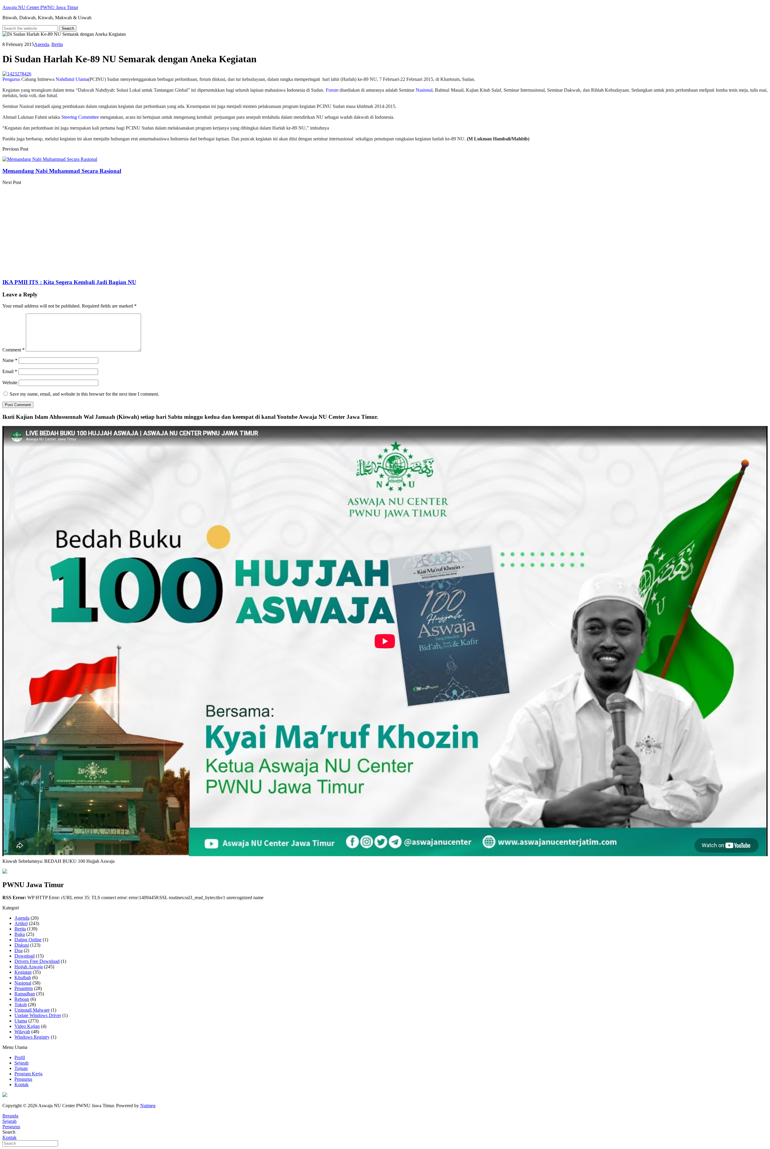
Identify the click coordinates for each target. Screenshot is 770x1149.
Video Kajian (27, 1026)
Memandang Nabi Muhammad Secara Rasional (61, 171)
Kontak (21, 1084)
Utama (20, 1020)
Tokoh (20, 1004)
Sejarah (21, 1062)
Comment (13, 349)
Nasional (22, 982)
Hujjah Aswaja (28, 966)
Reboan (21, 999)
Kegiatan (23, 972)
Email (9, 371)
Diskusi (21, 945)
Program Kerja (28, 1073)
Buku (19, 934)
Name (9, 360)
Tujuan (21, 1068)
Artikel (21, 923)
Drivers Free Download (37, 961)
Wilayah (22, 1031)
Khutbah (22, 977)
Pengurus (23, 1079)
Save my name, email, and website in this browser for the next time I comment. (84, 394)
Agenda (41, 44)
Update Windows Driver (37, 1015)
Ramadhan (24, 993)
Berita (57, 44)
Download (24, 955)
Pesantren (23, 988)
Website (9, 382)
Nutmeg (148, 1105)
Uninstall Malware (32, 1010)
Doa (18, 950)
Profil (19, 1057)
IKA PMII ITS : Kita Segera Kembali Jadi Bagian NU (69, 282)
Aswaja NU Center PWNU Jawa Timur (40, 7)
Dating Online (28, 939)
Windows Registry (32, 1037)
